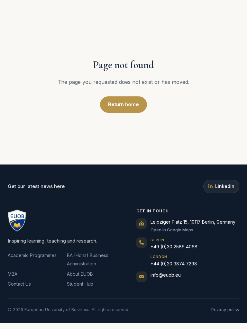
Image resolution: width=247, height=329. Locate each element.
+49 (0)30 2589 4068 (174, 244)
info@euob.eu (166, 275)
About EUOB (80, 274)
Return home (123, 104)
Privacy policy (225, 309)
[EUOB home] (17, 220)
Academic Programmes (32, 255)
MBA (12, 274)
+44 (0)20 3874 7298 (174, 260)
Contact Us (19, 284)
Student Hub (80, 284)
